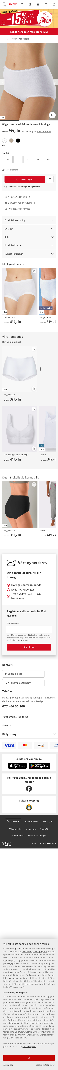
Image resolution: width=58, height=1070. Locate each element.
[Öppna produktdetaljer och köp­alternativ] (34, 388)
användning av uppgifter (34, 951)
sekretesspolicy (30, 1046)
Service (6, 725)
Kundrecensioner (14, 253)
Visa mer (24, 640)
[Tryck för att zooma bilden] (52, 115)
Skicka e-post (15, 674)
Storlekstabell (12, 170)
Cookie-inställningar (45, 1065)
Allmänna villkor (32, 821)
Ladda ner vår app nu (29, 759)
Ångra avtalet (13, 821)
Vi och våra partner (12, 948)
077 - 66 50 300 (13, 706)
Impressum (31, 829)
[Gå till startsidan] (13, 4)
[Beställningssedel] (38, 4)
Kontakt (7, 665)
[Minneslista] (46, 4)
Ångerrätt (44, 829)
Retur (7, 237)
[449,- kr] (19, 429)
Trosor (14, 38)
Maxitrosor (24, 38)
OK (29, 1057)
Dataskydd (48, 821)
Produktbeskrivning (15, 220)
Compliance (18, 835)
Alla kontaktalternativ (19, 682)
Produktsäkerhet (13, 245)
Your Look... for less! (15, 716)
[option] (4, 140)
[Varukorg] (54, 4)
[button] (4, 4)
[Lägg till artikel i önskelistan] (50, 179)
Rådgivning (9, 734)
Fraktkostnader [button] (44, 131)
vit (3, 145)
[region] (29, 1004)
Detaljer (9, 228)
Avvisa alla (8, 1065)
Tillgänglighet (15, 829)
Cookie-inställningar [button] (36, 835)
